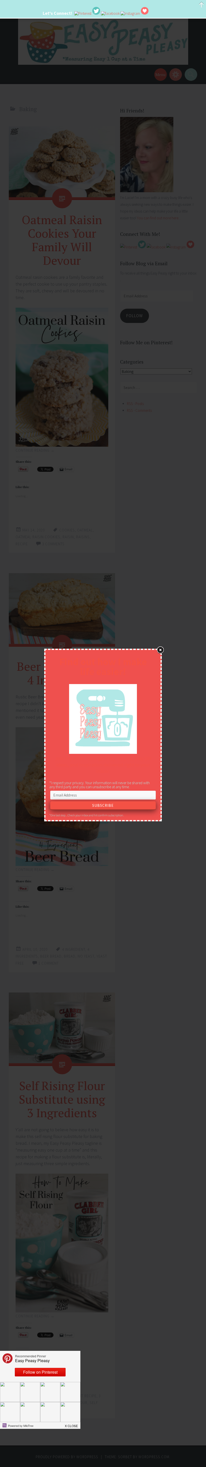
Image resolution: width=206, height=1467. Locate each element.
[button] (71, 1424)
